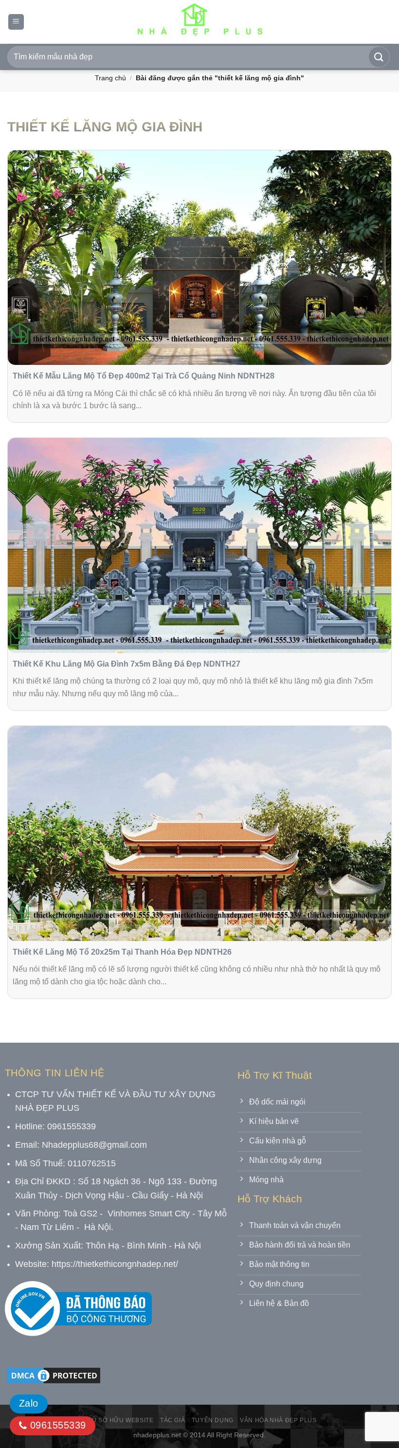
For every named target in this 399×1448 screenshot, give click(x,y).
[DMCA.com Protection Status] (53, 1375)
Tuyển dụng (213, 1420)
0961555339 (56, 1425)
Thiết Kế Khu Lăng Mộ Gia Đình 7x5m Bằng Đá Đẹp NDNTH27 (126, 664)
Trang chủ (110, 78)
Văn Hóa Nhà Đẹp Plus (278, 1420)
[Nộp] (379, 57)
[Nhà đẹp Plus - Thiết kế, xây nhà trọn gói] (199, 22)
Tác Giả (172, 1420)
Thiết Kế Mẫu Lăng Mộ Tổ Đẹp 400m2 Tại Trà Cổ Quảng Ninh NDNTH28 (143, 376)
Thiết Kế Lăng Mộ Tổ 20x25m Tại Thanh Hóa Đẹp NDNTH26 (122, 952)
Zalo (28, 1403)
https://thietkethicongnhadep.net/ (115, 1264)
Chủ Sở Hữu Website (118, 1420)
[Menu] (16, 22)
